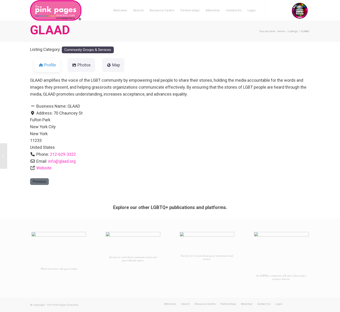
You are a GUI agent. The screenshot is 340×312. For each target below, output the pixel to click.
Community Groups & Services (87, 50)
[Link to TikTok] (285, 10)
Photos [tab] (84, 64)
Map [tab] (116, 64)
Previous (39, 181)
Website (44, 167)
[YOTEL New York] (3, 156)
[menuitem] (120, 10)
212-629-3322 (63, 154)
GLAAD (50, 30)
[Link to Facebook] (271, 10)
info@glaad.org (62, 161)
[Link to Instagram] (278, 10)
